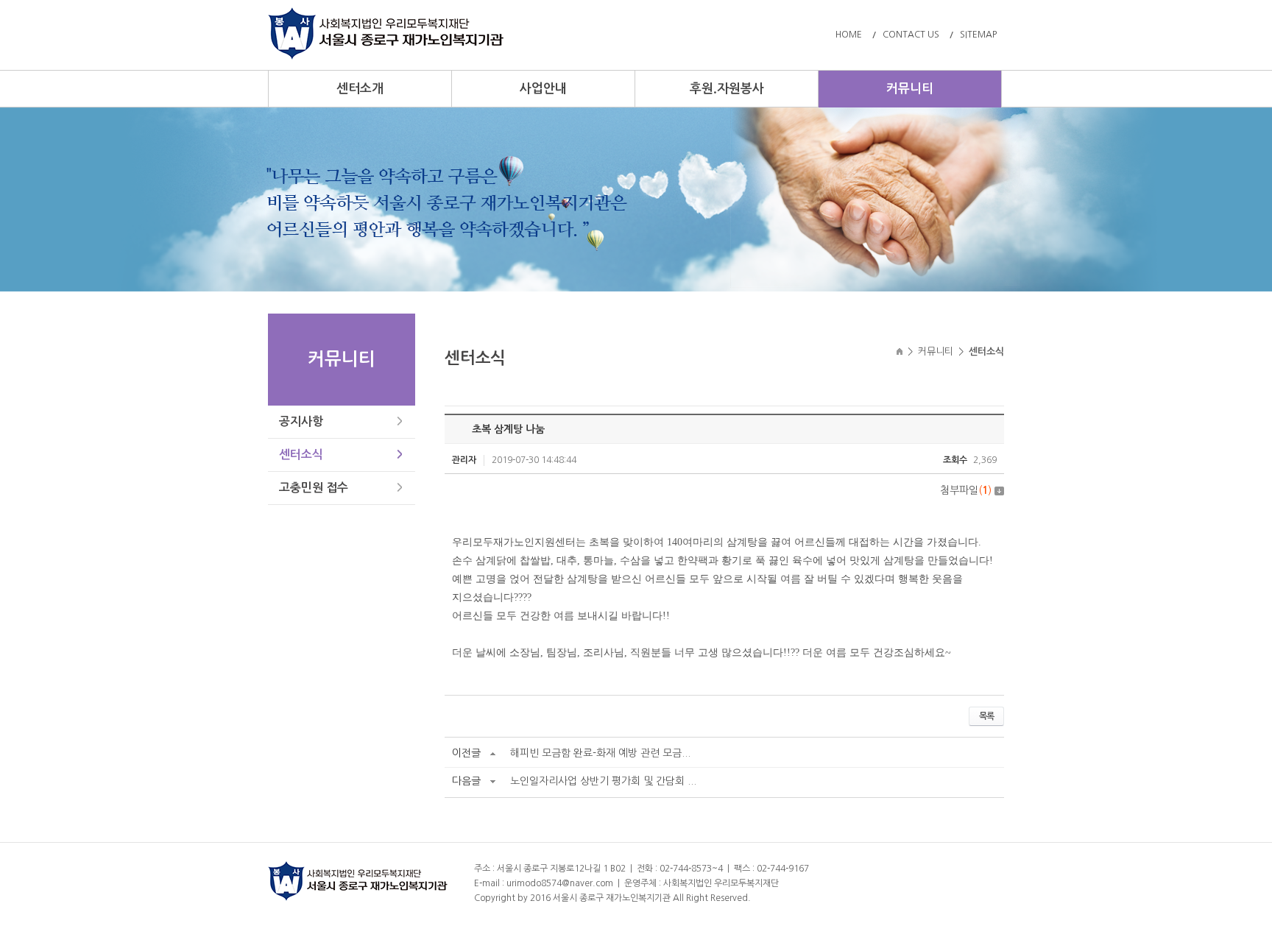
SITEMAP (978, 34)
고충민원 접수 (313, 487)
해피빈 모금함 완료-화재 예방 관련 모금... (600, 753)
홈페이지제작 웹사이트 (794, 898)
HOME (848, 34)
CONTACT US (911, 34)
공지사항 (301, 421)
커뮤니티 (909, 88)
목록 (986, 716)
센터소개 (360, 88)
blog (845, 898)
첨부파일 (966, 490)
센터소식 (301, 454)
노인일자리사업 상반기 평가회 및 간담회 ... (603, 781)
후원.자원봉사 (727, 88)
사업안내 (543, 88)
